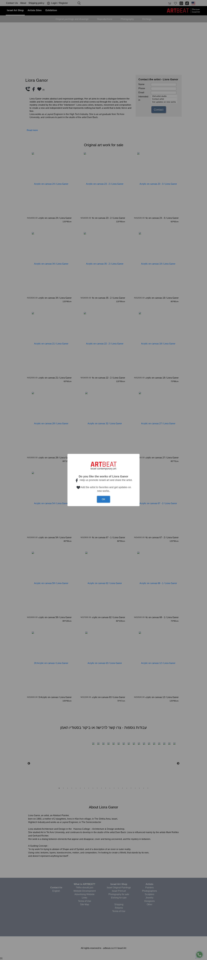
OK (103, 499)
